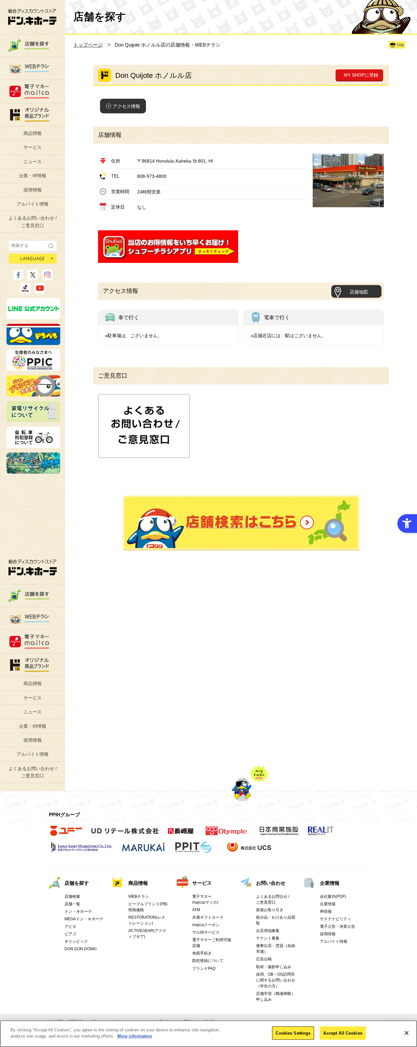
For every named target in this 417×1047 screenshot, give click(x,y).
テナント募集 (268, 938)
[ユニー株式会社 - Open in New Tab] (66, 834)
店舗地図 (359, 291)
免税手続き (202, 953)
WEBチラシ (138, 896)
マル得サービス (206, 932)
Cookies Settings (293, 1033)
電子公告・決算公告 (337, 926)
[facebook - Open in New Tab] (18, 277)
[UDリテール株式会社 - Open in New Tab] (125, 834)
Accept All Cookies (342, 1033)
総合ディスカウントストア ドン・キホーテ (32, 567)
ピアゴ (70, 934)
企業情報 (329, 883)
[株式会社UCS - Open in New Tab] (250, 850)
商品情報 (32, 133)
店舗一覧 (72, 904)
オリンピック (76, 941)
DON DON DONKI (80, 949)
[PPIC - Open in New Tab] (33, 367)
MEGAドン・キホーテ (84, 919)
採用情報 (32, 190)
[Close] (406, 1033)
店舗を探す (241, 522)
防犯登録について (207, 960)
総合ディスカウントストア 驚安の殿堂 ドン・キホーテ (32, 17)
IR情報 (326, 911)
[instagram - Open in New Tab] (47, 277)
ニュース (32, 161)
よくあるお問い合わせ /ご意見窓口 (32, 221)
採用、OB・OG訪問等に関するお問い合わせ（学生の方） (275, 980)
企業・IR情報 (32, 175)
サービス (32, 147)
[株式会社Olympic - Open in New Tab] (226, 834)
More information (134, 1036)
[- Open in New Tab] (168, 259)
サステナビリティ (335, 919)
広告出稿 (264, 959)
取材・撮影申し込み (273, 967)
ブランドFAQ (203, 968)
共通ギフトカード (207, 917)
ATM (196, 910)
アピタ (70, 926)
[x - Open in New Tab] (33, 277)
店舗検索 (72, 896)
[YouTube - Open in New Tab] (40, 290)
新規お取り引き (269, 910)
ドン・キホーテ (78, 911)
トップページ (88, 45)
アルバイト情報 (33, 204)
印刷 (400, 45)
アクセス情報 (126, 106)
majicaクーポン (206, 925)
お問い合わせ (270, 883)
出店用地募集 (268, 930)
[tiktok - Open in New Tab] (25, 290)
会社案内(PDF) (333, 896)
